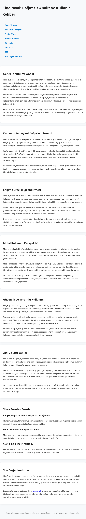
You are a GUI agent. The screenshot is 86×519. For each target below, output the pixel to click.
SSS (6, 52)
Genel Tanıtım (11, 25)
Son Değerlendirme (13, 56)
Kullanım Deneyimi (13, 29)
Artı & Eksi (9, 47)
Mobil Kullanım (12, 38)
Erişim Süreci (10, 34)
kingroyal (37, 491)
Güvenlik (9, 43)
